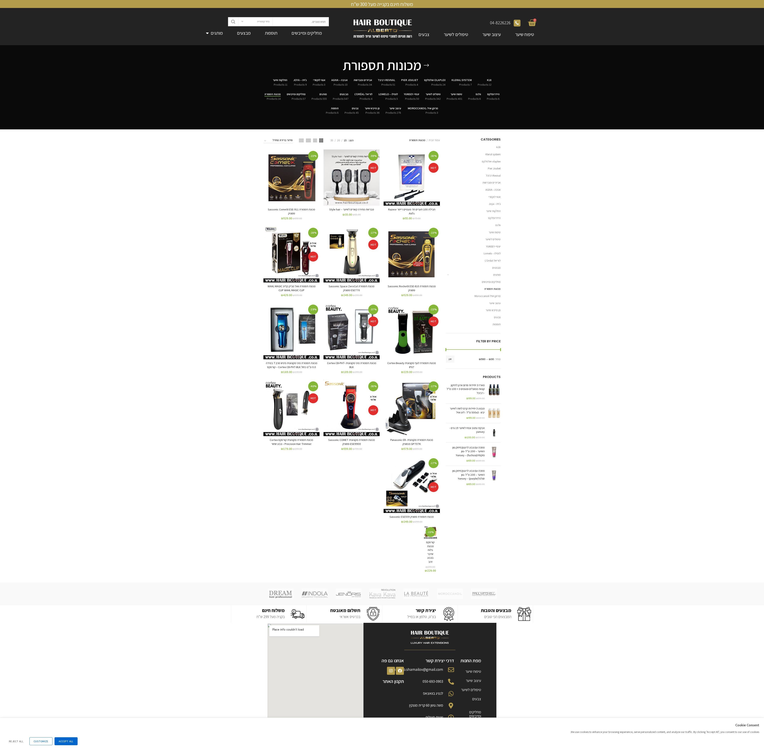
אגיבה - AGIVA (493, 189)
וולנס (498, 225)
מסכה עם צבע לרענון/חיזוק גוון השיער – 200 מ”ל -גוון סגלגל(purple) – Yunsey (468, 474)
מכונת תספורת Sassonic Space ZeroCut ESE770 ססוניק (351, 288)
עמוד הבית (434, 140)
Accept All (66, 741)
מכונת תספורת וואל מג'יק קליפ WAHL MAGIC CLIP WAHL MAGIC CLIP (292, 288)
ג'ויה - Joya (495, 204)
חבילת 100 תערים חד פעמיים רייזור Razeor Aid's (411, 211)
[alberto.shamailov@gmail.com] (451, 670)
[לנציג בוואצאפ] (451, 694)
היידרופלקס (494, 218)
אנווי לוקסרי (494, 197)
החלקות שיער (493, 211)
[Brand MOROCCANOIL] (450, 594)
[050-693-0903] (451, 682)
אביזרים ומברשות (491, 182)
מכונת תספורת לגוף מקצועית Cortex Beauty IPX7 (411, 365)
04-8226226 (500, 22)
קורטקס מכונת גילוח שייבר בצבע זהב (430, 551)
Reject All (16, 741)
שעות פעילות (434, 717)
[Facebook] (400, 671)
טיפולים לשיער (456, 34)
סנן (450, 358)
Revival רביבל (493, 175)
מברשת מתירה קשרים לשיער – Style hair (351, 209)
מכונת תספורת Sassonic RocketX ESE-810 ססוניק (412, 288)
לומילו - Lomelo (492, 253)
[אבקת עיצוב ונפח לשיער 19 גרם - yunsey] (494, 432)
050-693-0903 (433, 681)
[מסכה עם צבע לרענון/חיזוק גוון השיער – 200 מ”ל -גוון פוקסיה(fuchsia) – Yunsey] (494, 454)
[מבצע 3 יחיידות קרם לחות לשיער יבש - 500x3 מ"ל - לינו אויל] (494, 413)
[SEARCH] (233, 21)
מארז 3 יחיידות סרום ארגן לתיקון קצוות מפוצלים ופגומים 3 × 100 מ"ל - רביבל (466, 389)
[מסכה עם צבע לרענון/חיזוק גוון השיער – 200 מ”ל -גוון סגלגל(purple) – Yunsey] (494, 477)
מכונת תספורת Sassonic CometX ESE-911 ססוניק (291, 211)
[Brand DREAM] (281, 594)
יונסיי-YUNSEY (493, 246)
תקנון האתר (393, 681)
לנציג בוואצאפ (433, 693)
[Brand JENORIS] (348, 594)
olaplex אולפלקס (491, 161)
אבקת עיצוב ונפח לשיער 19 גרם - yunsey (467, 430)
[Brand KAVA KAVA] (382, 594)
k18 (498, 147)
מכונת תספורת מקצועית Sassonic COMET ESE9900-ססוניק (351, 442)
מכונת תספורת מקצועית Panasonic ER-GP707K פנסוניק (411, 442)
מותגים (217, 33)
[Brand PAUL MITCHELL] (484, 594)
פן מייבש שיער (493, 310)
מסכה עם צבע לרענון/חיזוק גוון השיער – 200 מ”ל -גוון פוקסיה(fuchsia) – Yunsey (468, 451)
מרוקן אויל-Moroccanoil (487, 296)
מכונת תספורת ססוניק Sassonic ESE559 (412, 517)
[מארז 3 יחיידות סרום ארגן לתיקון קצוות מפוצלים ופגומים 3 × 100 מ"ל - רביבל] (494, 391)
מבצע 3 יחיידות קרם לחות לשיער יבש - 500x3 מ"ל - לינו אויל (467, 410)
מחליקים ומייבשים (306, 33)
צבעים (423, 34)
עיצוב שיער (491, 34)
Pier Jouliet (494, 168)
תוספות (271, 33)
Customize (41, 741)
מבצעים (244, 33)
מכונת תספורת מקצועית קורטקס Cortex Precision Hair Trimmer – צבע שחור (291, 442)
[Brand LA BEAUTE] (416, 594)
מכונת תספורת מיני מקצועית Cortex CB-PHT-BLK (351, 365)
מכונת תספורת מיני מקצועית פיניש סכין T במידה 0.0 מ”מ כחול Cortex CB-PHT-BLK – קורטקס (291, 365)
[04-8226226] (517, 23)
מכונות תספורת (492, 289)
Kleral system (493, 154)
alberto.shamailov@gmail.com (418, 669)
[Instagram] (391, 671)
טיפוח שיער (524, 34)
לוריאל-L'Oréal (493, 260)
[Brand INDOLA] (315, 594)
